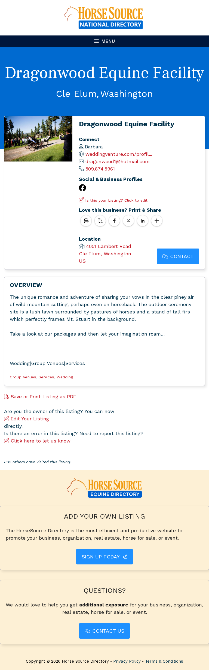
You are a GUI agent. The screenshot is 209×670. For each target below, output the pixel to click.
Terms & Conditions (164, 661)
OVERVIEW (26, 285)
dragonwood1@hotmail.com (117, 161)
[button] (114, 220)
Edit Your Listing (29, 418)
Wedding (65, 377)
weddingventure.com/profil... (118, 154)
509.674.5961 (100, 169)
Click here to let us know (39, 441)
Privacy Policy (127, 661)
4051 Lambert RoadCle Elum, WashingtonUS (105, 253)
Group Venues (23, 377)
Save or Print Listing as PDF (42, 396)
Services (46, 377)
